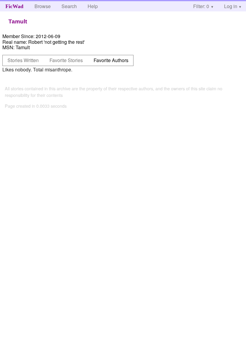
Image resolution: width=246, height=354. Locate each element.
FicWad (14, 6)
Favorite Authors (111, 60)
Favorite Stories (66, 60)
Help (93, 6)
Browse (42, 6)
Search (69, 6)
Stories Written (23, 60)
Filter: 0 (201, 6)
